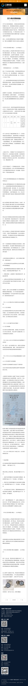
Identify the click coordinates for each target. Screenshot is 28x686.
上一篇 (6, 599)
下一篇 (22, 599)
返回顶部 (14, 599)
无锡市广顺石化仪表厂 (14, 679)
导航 (25, 5)
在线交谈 (19, 1)
